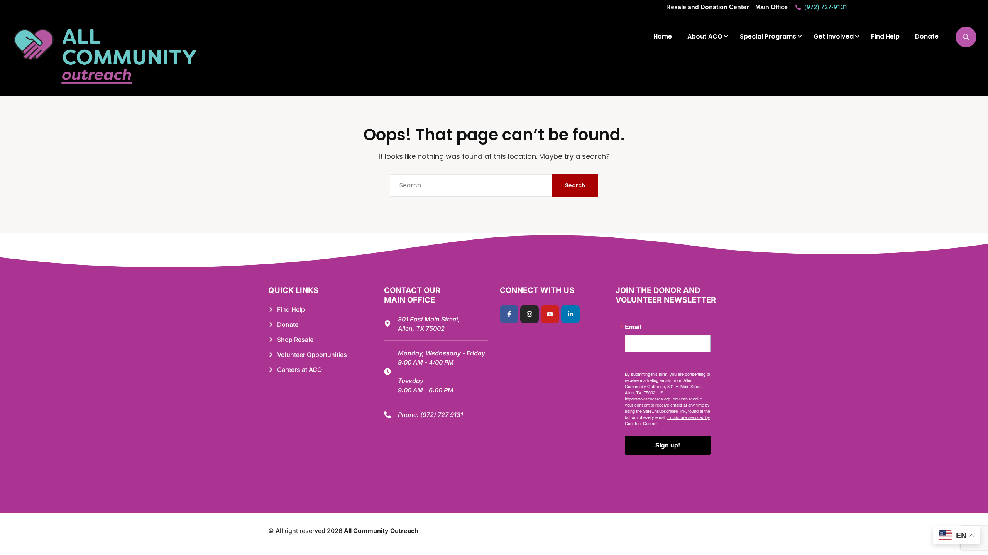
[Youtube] (550, 314)
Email (633, 327)
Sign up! (667, 445)
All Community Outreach (381, 531)
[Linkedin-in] (570, 314)
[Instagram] (529, 314)
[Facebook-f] (509, 314)
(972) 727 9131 (441, 415)
